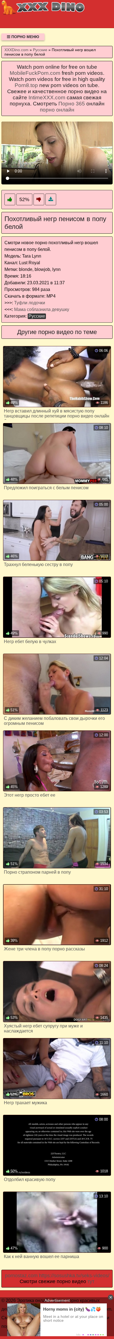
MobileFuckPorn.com (35, 73)
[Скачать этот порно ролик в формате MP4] (50, 199)
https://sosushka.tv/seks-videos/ (74, 1275)
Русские (36, 316)
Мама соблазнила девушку (41, 309)
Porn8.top (26, 85)
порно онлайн (57, 110)
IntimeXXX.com (46, 97)
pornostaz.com (21, 1275)
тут (90, 1281)
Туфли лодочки (29, 302)
